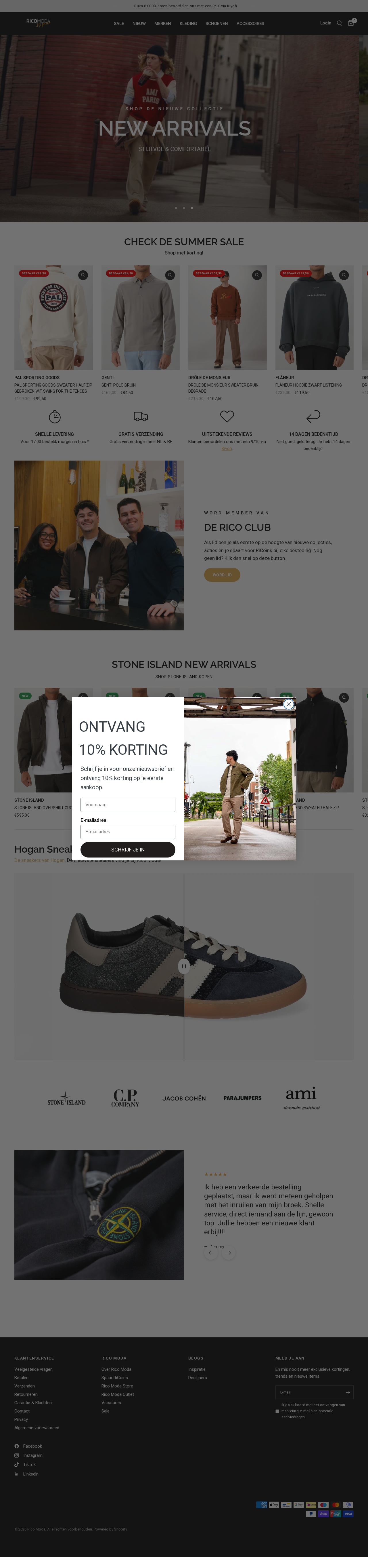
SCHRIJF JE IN (128, 850)
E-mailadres (93, 820)
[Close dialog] (289, 704)
